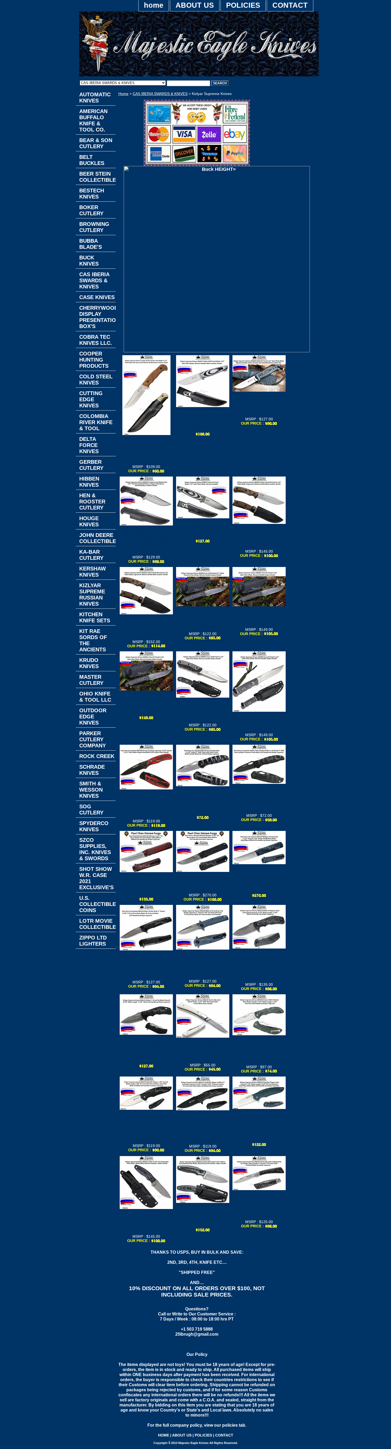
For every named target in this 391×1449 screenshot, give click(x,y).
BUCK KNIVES (89, 261)
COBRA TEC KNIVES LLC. (95, 340)
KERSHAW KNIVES (92, 572)
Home (123, 94)
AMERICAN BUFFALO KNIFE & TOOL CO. (93, 120)
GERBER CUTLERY (91, 465)
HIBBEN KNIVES (89, 482)
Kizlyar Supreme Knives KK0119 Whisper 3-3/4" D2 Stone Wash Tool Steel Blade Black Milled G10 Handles (203, 881)
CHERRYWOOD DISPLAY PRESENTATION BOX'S (97, 317)
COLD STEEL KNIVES (96, 380)
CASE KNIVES (97, 297)
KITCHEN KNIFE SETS (94, 617)
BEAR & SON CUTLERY (95, 143)
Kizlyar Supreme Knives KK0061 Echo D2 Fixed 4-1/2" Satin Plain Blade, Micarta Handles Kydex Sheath (259, 616)
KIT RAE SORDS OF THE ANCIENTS (93, 640)
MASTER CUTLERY (91, 680)
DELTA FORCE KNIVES (89, 445)
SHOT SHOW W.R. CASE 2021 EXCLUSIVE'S (96, 878)
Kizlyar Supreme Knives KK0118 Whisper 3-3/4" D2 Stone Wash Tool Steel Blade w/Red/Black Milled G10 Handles (146, 884)
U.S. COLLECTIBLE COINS (97, 904)
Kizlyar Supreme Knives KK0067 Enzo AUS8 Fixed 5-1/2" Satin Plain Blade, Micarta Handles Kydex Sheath (203, 709)
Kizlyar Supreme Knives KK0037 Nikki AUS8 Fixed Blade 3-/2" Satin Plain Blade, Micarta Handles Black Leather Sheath (202, 419)
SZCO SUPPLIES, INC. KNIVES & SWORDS (95, 849)
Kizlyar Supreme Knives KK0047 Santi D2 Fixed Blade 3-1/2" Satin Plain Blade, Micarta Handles (202, 528)
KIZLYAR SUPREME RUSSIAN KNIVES (92, 594)
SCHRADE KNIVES (92, 770)
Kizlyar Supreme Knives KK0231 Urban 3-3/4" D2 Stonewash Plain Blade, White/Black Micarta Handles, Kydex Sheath (146, 1221)
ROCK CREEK (96, 756)
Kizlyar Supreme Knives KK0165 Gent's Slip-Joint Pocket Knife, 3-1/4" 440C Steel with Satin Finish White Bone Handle (203, 1049)
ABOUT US (195, 5)
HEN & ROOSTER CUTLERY (92, 501)
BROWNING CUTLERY (94, 227)
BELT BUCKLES (91, 160)
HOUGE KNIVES (89, 521)
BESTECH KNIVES (91, 194)
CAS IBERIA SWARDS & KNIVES (160, 94)
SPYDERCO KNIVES (94, 826)
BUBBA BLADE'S (90, 244)
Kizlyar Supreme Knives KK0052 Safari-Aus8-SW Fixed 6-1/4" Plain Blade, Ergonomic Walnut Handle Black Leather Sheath (259, 536)
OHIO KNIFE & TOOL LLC (95, 697)
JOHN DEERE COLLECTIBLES (97, 538)
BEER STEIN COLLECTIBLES (97, 177)
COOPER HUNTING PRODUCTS (94, 360)
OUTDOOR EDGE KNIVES (92, 716)
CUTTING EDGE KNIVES (91, 399)
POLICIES (243, 5)
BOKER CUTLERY (91, 210)
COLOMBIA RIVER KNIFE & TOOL (96, 422)
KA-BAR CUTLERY (91, 555)
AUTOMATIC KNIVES (95, 98)
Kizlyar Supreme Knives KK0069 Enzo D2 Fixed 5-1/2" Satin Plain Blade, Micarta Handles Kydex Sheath (259, 721)
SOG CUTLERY (91, 809)
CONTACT (290, 5)
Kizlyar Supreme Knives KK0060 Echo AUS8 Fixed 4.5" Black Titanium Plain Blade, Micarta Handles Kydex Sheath (203, 618)
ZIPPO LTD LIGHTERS (93, 941)
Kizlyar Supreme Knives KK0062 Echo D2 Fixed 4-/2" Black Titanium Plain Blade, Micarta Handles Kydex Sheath (146, 702)
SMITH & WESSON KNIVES (91, 790)
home (153, 5)
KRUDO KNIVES (89, 663)
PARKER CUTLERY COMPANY (92, 739)
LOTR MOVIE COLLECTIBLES (97, 924)
